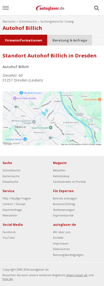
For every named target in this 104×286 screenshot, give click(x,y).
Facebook (9, 232)
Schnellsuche (28, 21)
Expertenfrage (12, 210)
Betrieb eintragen (65, 198)
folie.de (8, 279)
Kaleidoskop (61, 176)
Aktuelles (59, 170)
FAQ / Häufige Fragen (17, 198)
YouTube (9, 237)
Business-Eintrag (64, 204)
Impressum (60, 243)
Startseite (9, 21)
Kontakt (58, 237)
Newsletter (10, 215)
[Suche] (96, 8)
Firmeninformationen (23, 40)
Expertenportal (63, 215)
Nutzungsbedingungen (68, 255)
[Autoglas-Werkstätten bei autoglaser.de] (52, 7)
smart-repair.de (77, 275)
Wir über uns (61, 232)
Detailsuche (10, 181)
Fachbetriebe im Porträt (69, 181)
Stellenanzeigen (64, 210)
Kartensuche (11, 176)
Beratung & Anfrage (70, 40)
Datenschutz (61, 249)
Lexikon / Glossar (14, 204)
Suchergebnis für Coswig (57, 21)
